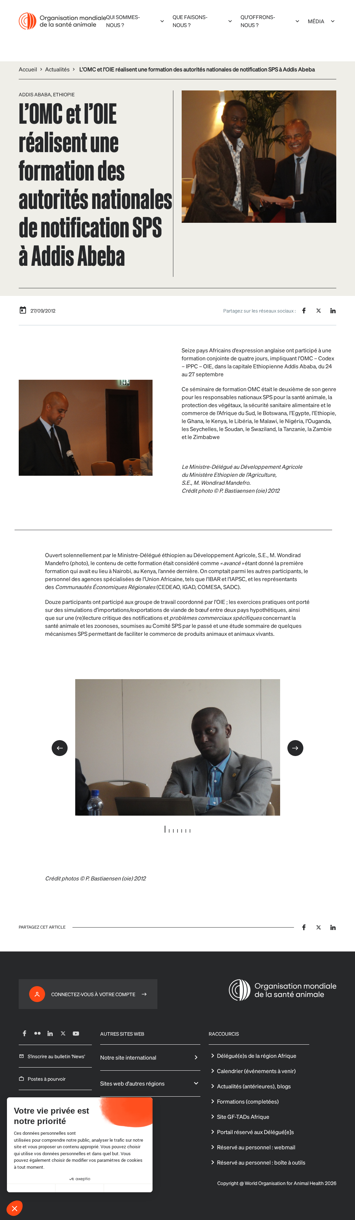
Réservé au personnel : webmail (256, 1147)
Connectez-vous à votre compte (93, 994)
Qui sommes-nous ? (123, 21)
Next (295, 748)
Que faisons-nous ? (190, 21)
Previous (60, 748)
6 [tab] (185, 831)
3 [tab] (173, 831)
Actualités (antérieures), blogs (254, 1086)
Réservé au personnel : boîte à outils (261, 1162)
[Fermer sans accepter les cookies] (31, 1188)
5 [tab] (181, 831)
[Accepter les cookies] (128, 1188)
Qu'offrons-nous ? (258, 21)
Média (316, 21)
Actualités (57, 69)
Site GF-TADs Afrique (243, 1116)
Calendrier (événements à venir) (256, 1070)
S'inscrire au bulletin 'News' (56, 1056)
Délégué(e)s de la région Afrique (256, 1055)
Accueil (28, 69)
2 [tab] (169, 831)
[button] (14, 1208)
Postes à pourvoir (47, 1078)
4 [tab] (177, 831)
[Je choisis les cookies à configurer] (79, 1188)
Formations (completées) (248, 1101)
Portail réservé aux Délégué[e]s (255, 1131)
